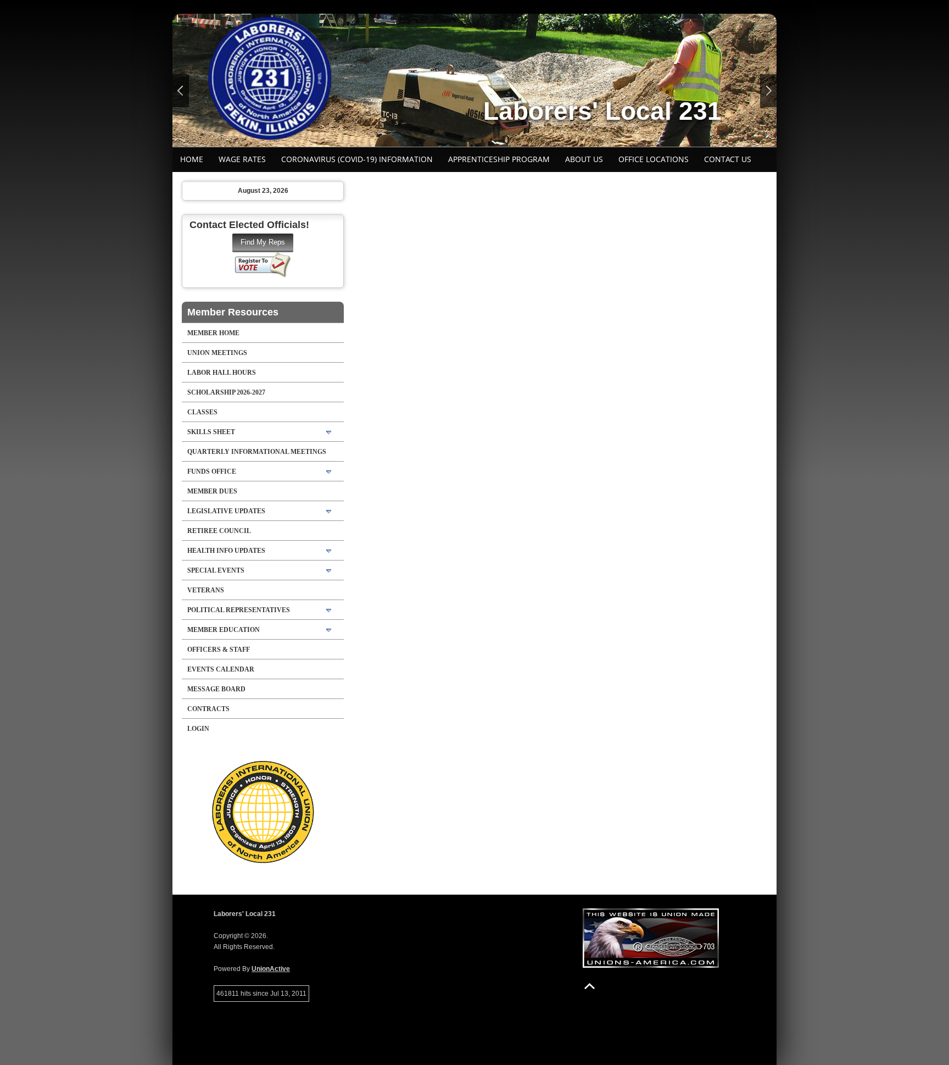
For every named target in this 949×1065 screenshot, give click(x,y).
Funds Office (211, 471)
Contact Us (727, 159)
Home (191, 159)
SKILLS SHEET (211, 432)
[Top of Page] (589, 986)
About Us (584, 159)
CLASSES (202, 412)
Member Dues (212, 491)
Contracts (208, 709)
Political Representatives (238, 610)
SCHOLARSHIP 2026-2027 (226, 392)
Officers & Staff (218, 649)
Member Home (213, 333)
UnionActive (271, 969)
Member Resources (232, 312)
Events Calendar (220, 669)
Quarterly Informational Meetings (256, 452)
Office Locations (653, 159)
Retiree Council (219, 531)
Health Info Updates (226, 550)
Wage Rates (242, 159)
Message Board (216, 689)
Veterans (205, 590)
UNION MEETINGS (217, 353)
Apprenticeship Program (499, 159)
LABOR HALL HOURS (221, 372)
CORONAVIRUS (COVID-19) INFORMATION (357, 159)
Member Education (223, 630)
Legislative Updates (226, 511)
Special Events (215, 570)
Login (198, 729)
